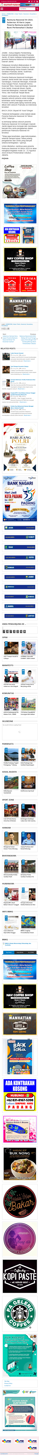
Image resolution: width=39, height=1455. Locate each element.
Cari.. (37, 8)
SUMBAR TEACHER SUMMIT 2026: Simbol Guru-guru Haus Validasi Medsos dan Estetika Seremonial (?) (28, 657)
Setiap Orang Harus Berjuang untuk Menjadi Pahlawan (27, 685)
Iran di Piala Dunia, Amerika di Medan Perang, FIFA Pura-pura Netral (10, 820)
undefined (23, 355)
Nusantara (30, 324)
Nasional (23, 324)
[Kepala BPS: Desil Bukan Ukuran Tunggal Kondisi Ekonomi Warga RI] (11, 894)
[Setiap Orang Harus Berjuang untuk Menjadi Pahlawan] (28, 676)
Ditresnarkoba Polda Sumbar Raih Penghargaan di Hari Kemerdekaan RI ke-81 (11, 876)
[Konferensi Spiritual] (28, 782)
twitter (29, 1)
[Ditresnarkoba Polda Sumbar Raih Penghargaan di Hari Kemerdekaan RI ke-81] (11, 866)
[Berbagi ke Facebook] (8, 329)
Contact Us (7, 1385)
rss (37, 1)
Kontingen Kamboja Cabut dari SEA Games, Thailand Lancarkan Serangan (28, 820)
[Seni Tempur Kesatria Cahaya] (11, 648)
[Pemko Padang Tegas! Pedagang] (11, 754)
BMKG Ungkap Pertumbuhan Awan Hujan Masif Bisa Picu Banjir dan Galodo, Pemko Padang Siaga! (28, 931)
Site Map (6, 1381)
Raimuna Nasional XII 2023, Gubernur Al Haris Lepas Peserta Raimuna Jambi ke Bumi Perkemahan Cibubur (20, 23)
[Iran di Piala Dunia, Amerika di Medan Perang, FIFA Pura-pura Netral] (11, 810)
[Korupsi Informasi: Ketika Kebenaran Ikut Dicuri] (28, 894)
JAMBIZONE (8, 324)
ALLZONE (31, 952)
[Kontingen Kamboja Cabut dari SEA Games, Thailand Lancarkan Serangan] (28, 810)
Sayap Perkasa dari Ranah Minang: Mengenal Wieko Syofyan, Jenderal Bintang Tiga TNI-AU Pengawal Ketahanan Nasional (28, 848)
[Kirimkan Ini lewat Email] (2, 329)
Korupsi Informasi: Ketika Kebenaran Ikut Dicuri (28, 903)
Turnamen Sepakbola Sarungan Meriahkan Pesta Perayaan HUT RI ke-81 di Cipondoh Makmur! (28, 713)
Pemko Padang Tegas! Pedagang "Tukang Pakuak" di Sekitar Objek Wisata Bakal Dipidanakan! (11, 764)
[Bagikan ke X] (6, 329)
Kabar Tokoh (16, 324)
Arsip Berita (20, 952)
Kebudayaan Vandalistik (8, 792)
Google (36, 1453)
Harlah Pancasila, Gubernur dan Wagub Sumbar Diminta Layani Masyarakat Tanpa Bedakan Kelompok (11, 685)
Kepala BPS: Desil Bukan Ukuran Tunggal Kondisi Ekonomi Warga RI (11, 903)
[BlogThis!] (4, 329)
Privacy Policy (8, 1383)
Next (3, 651)
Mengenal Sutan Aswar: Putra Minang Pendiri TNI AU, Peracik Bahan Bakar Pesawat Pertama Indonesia (10, 848)
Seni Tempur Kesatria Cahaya (11, 657)
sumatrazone (4, 1453)
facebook (31, 1)
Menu (2, 8)
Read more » (27, 361)
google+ (34, 1)
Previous (36, 651)
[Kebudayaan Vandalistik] (11, 782)
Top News (9, 952)
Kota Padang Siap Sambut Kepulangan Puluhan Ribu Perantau (28, 764)
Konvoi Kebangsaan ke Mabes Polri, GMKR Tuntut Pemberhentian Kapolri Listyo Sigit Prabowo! (11, 713)
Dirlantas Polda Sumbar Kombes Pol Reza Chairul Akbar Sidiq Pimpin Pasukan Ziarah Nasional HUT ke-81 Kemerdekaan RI (28, 876)
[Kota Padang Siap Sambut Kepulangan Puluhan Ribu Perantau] (28, 754)
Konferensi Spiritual (27, 791)
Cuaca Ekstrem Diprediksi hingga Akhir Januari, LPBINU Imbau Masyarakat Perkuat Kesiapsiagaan (11, 931)
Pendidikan (5, 325)
